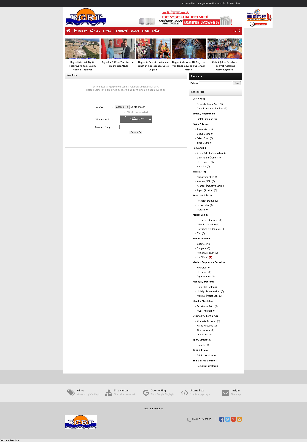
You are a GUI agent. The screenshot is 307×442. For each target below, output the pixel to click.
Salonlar (203, 345)
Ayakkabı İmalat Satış (210, 104)
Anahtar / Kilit (206, 181)
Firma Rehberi (189, 3)
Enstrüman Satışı (207, 306)
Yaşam (135, 30)
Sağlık (156, 30)
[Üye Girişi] (223, 3)
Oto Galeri (204, 334)
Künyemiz (203, 3)
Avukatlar (203, 267)
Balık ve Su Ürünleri (209, 157)
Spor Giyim (204, 142)
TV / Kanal (204, 257)
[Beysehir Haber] (86, 24)
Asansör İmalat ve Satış (211, 185)
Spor (145, 30)
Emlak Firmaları (207, 118)
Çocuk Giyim (205, 133)
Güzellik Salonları (208, 224)
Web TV (82, 30)
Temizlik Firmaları (208, 365)
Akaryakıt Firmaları (208, 321)
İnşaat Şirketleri (207, 190)
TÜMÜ (236, 30)
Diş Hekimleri (206, 276)
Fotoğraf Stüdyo (207, 200)
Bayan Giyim (205, 129)
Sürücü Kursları (206, 355)
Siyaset (108, 30)
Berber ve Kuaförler (209, 220)
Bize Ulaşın (235, 3)
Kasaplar (203, 166)
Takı (201, 233)
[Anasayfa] (68, 31)
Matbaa (202, 209)
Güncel (95, 30)
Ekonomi (122, 30)
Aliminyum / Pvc (207, 177)
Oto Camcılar (205, 330)
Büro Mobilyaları (207, 287)
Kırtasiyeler (205, 205)
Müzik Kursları (206, 310)
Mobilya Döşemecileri (210, 291)
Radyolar (203, 248)
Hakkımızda (215, 3)
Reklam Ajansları (207, 252)
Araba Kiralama (207, 325)
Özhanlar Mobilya (153, 408)
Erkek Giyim (205, 138)
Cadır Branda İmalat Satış (212, 108)
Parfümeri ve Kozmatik (211, 228)
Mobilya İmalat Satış (209, 295)
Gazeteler (204, 243)
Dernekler (204, 272)
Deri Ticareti (205, 162)
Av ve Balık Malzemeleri (211, 153)
